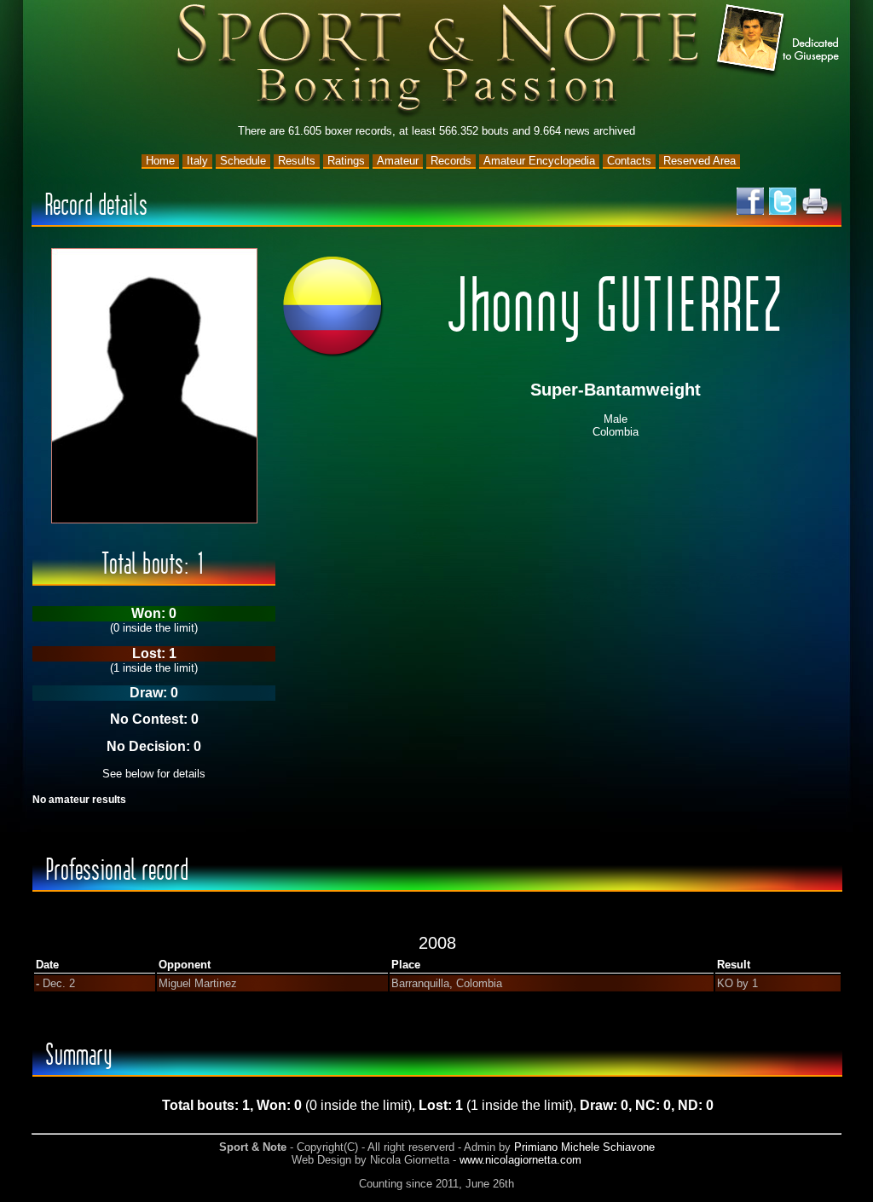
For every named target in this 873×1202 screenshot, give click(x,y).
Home (160, 160)
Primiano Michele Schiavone (584, 1147)
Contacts (629, 160)
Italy (197, 160)
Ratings (346, 160)
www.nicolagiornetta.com (520, 1159)
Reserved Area (699, 160)
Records (451, 160)
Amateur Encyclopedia (539, 160)
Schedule (243, 160)
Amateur (398, 160)
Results (296, 160)
